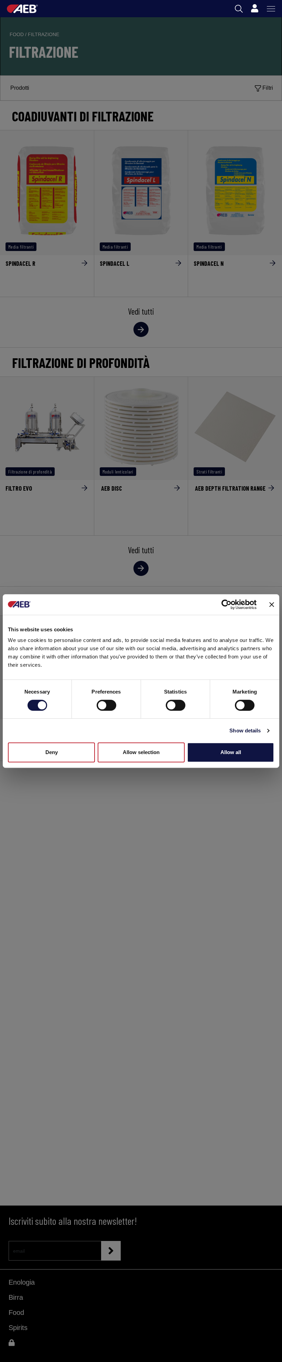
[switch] (106, 705)
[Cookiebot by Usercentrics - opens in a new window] (226, 604)
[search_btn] (239, 8)
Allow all (230, 752)
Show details (245, 730)
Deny (51, 752)
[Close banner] (271, 604)
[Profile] (254, 8)
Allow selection (141, 752)
